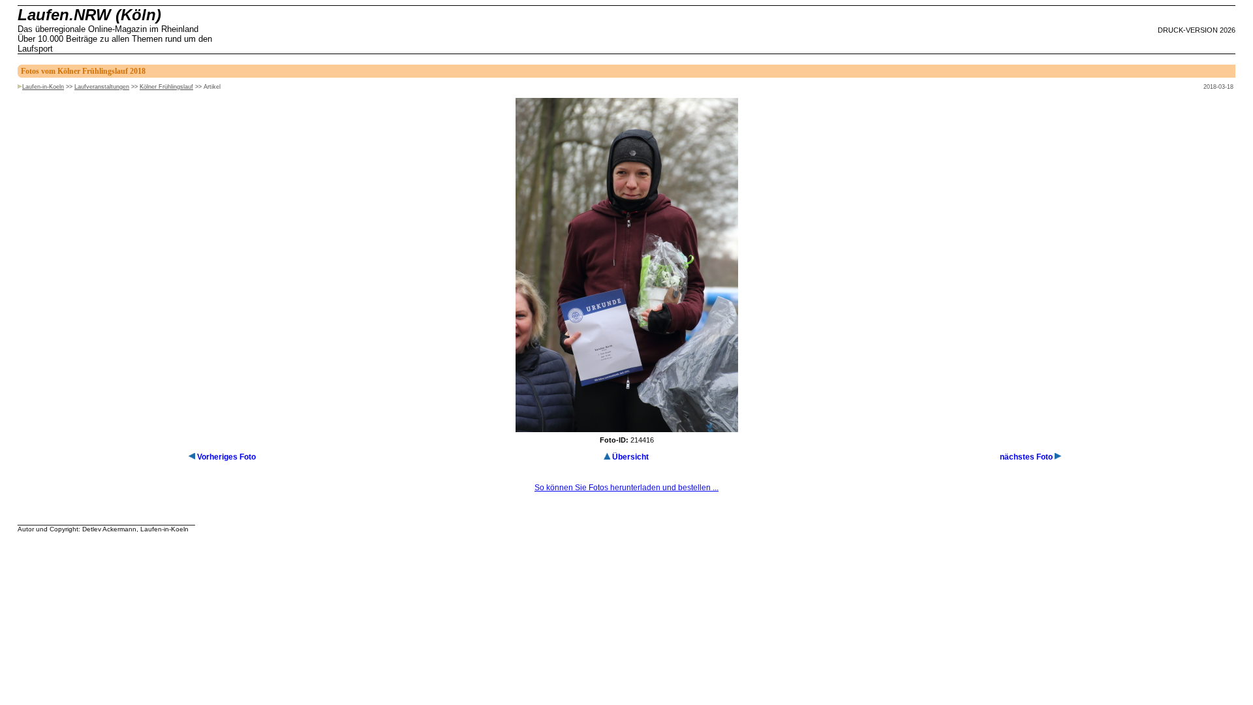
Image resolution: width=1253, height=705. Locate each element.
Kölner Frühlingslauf (166, 87)
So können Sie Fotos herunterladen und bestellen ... (626, 487)
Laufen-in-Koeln (43, 87)
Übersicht (630, 457)
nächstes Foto (1026, 457)
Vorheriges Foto (226, 457)
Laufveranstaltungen (101, 87)
